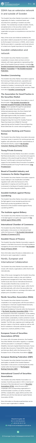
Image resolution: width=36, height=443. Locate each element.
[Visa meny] (34, 3)
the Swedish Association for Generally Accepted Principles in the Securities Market (16, 105)
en (29, 4)
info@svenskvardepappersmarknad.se (19, 425)
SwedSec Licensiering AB (16, 89)
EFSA (30, 352)
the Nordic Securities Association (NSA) (15, 311)
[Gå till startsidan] (10, 4)
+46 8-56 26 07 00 (19, 423)
